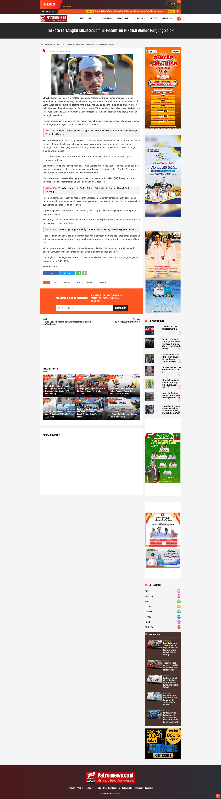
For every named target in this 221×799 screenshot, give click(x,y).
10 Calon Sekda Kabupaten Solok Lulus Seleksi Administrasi (124, 415)
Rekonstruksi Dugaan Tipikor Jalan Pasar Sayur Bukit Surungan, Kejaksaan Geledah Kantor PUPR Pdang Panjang (109, 11)
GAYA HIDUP (67, 282)
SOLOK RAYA (102, 282)
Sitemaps (71, 788)
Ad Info (98, 788)
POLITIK (147, 622)
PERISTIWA (89, 282)
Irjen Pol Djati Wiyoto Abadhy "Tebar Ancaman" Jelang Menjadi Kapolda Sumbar (96, 229)
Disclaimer (139, 788)
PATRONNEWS (116, 793)
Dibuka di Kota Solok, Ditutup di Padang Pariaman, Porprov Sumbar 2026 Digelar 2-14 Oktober (122, 391)
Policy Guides (127, 788)
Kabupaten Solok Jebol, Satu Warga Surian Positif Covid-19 (171, 370)
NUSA (78, 282)
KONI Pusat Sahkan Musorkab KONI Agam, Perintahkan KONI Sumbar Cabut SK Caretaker (59, 414)
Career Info (149, 788)
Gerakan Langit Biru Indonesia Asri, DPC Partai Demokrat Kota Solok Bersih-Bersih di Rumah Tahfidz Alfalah (90, 413)
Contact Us (89, 788)
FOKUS (55, 282)
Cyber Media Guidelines (111, 788)
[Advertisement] (91, 347)
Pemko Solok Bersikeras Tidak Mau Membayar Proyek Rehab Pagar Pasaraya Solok (171, 396)
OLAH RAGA (148, 606)
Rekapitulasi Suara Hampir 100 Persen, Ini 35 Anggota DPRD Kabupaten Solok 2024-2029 (170, 384)
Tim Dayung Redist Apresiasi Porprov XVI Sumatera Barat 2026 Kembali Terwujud (91, 391)
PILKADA (148, 617)
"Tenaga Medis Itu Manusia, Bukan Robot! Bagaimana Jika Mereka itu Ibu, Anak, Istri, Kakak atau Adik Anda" (171, 410)
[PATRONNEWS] (110, 783)
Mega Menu (166, 18)
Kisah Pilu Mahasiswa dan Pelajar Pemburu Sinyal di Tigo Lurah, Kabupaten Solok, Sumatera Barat (170, 358)
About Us (80, 788)
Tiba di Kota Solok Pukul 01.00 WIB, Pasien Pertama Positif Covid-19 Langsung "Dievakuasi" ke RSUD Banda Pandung (171, 344)
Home (82, 18)
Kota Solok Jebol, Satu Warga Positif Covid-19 (169, 328)
